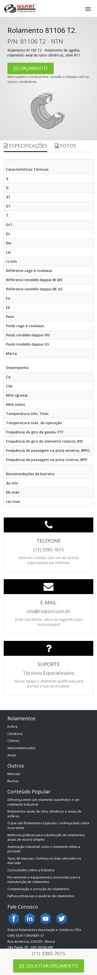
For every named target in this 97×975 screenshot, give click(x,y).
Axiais (11, 755)
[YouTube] (45, 918)
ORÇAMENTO (33, 68)
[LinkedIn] (29, 918)
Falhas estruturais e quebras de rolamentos (40, 896)
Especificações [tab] (27, 145)
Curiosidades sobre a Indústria (30, 870)
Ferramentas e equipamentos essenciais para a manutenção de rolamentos (43, 879)
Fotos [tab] (67, 145)
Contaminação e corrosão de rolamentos (38, 889)
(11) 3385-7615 (48, 953)
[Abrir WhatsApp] (84, 962)
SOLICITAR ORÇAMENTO (51, 966)
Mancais (13, 773)
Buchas (13, 781)
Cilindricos (15, 733)
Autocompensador (21, 748)
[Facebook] (13, 918)
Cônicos (13, 740)
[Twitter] (61, 918)
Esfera (12, 726)
